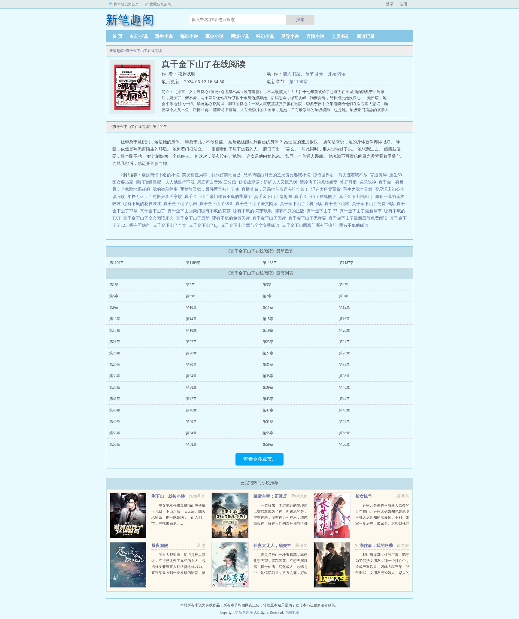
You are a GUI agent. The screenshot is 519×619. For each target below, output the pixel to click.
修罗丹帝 (348, 182)
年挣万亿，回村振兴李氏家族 (154, 196)
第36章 (344, 376)
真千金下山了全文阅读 (257, 204)
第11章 (268, 307)
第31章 (268, 365)
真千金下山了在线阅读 (144, 51)
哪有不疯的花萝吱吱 (143, 204)
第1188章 (270, 263)
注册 (403, 4)
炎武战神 (367, 182)
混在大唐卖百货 (326, 189)
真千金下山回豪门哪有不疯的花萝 (200, 211)
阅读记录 (366, 36)
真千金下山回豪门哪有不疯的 (310, 225)
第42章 (191, 399)
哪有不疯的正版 (291, 211)
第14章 (191, 319)
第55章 (268, 433)
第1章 (113, 285)
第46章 (191, 410)
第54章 (191, 433)
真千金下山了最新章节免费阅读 (359, 218)
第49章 (114, 422)
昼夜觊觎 (159, 545)
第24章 (344, 342)
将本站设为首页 (126, 4)
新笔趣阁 (116, 51)
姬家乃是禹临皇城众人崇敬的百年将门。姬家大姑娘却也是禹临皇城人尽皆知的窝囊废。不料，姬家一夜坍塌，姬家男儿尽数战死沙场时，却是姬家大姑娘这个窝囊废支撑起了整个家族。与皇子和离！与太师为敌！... (382, 523)
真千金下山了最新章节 (362, 211)
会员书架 (341, 36)
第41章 (114, 399)
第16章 (344, 319)
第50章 (191, 422)
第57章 (114, 444)
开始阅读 (337, 73)
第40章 (344, 387)
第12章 (344, 307)
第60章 (344, 444)
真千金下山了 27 (323, 211)
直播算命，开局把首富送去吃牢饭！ (275, 189)
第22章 (191, 342)
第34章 (191, 376)
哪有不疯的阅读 (355, 225)
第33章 (114, 376)
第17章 (114, 330)
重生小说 (164, 36)
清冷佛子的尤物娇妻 (319, 182)
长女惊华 (363, 496)
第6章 (190, 296)
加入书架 (292, 73)
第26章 (191, 353)
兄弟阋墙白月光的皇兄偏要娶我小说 (277, 175)
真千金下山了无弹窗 (308, 218)
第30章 (191, 365)
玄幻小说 (139, 36)
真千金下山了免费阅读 (374, 204)
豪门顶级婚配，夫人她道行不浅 (165, 182)
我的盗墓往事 (165, 189)
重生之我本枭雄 (357, 189)
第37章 (114, 387)
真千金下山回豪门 (357, 196)
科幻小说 (265, 36)
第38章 (191, 387)
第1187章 (346, 263)
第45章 (114, 410)
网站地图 (292, 612)
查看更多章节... (259, 459)
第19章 (268, 330)
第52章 (344, 422)
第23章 (268, 342)
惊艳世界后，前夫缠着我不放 (340, 175)
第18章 (191, 330)
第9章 (113, 307)
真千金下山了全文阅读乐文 (149, 218)
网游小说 (240, 36)
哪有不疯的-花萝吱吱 (254, 211)
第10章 (191, 307)
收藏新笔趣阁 (160, 4)
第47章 (268, 410)
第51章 (268, 422)
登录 (389, 4)
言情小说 (315, 36)
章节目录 (314, 73)
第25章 (114, 353)
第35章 (268, 376)
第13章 (114, 319)
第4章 (343, 285)
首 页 (117, 36)
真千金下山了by (205, 225)
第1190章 (298, 81)
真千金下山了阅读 (270, 218)
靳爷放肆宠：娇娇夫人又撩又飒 (267, 182)
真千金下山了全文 (171, 225)
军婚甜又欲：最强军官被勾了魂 (209, 189)
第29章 (114, 365)
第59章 (268, 444)
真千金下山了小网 (181, 204)
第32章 (344, 365)
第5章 (113, 296)
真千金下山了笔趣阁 (274, 196)
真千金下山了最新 (194, 218)
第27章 (268, 353)
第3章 (267, 285)
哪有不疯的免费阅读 (232, 218)
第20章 (344, 330)
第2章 (190, 285)
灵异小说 (290, 36)
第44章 (344, 399)
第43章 (268, 399)
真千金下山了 (154, 211)
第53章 (114, 433)
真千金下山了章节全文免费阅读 (251, 225)
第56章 (344, 433)
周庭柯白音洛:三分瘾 (216, 182)
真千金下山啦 (338, 204)
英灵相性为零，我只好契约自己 (211, 175)
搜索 (300, 19)
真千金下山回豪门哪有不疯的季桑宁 (219, 196)
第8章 (343, 296)
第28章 (344, 353)
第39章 (268, 387)
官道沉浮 (378, 175)
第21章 (114, 342)
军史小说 (214, 36)
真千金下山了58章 (217, 204)
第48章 (344, 410)
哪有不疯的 (141, 225)
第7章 (267, 296)
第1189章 (193, 263)
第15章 (268, 319)
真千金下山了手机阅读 (302, 204)
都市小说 (189, 36)
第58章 (191, 444)
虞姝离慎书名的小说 (161, 175)
